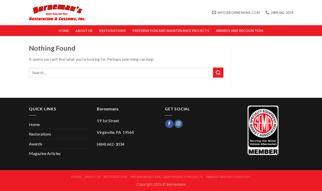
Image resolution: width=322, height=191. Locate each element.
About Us (84, 31)
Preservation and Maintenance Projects (171, 31)
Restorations (112, 31)
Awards (35, 143)
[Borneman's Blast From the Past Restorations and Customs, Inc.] (57, 13)
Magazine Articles (45, 153)
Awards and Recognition (239, 31)
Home (64, 31)
